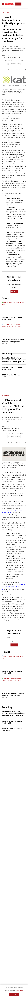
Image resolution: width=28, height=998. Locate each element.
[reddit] (17, 69)
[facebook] (8, 69)
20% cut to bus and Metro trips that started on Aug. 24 (14, 587)
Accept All (14, 994)
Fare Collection (6, 12)
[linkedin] (11, 69)
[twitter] (14, 69)
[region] (14, 991)
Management (5, 395)
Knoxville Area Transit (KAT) (11, 57)
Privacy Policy (19, 990)
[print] (25, 69)
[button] (3, 4)
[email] (19, 69)
